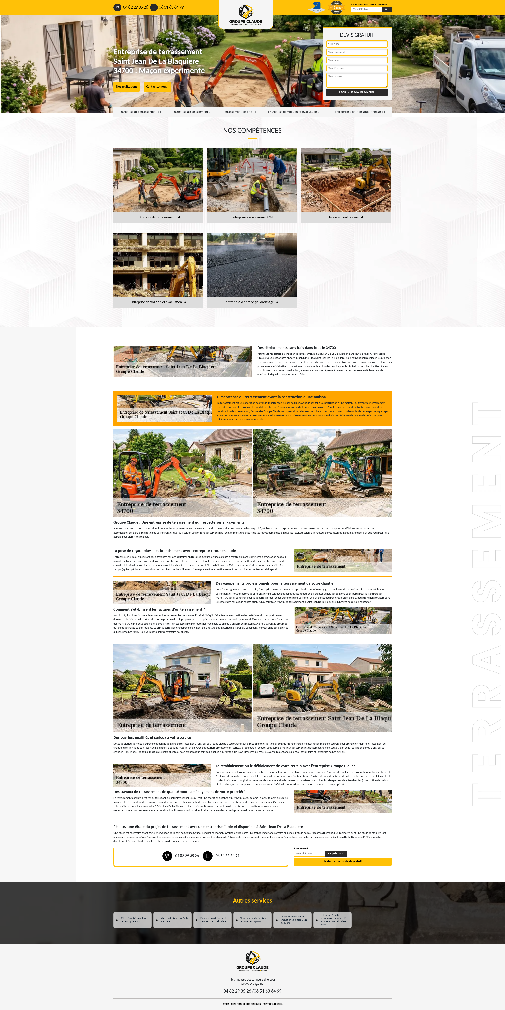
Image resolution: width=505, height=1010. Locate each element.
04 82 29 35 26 (135, 7)
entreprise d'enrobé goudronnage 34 (360, 111)
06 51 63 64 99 (171, 7)
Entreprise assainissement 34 (192, 111)
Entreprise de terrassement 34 (140, 111)
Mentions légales (273, 1004)
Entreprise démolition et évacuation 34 (294, 111)
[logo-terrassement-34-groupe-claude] (252, 960)
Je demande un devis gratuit (343, 861)
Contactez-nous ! (157, 86)
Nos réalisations (126, 86)
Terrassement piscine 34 (239, 111)
